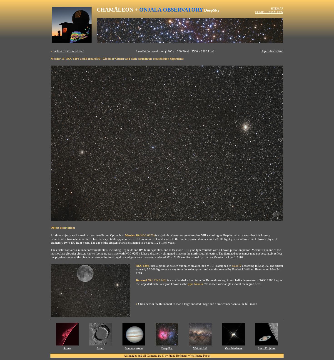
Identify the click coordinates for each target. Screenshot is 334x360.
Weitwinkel (200, 348)
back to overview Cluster (68, 51)
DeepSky (166, 348)
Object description (272, 51)
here (257, 284)
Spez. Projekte (266, 348)
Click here (144, 304)
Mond (100, 348)
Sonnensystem (134, 348)
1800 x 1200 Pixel (177, 51)
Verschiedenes (233, 348)
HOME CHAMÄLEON (269, 12)
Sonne (67, 348)
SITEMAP (277, 8)
